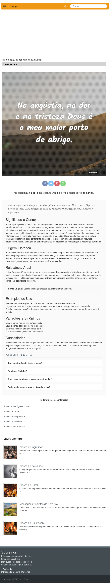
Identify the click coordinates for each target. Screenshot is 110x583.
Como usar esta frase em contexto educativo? (30, 379)
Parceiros (25, 571)
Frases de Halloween (31, 523)
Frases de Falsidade (31, 466)
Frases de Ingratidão (31, 447)
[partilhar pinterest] (57, 183)
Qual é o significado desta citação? (24, 363)
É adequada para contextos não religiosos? (28, 387)
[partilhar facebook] (45, 183)
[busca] (104, 6)
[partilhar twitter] (51, 183)
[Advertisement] (55, 32)
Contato (16, 571)
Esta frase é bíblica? (17, 371)
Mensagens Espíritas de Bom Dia (38, 504)
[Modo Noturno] (65, 6)
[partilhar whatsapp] (63, 183)
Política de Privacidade (6, 570)
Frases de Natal (28, 485)
